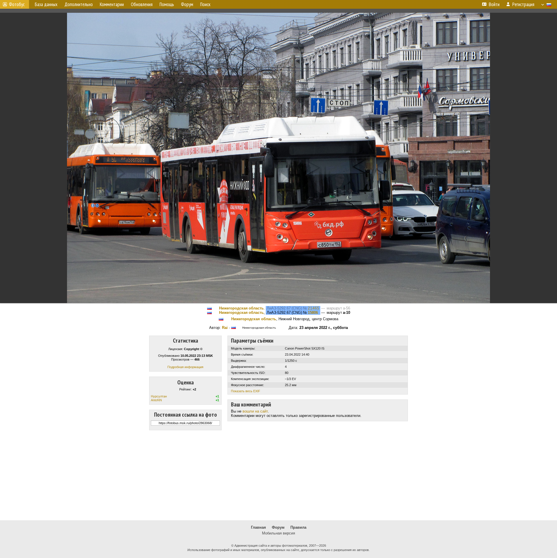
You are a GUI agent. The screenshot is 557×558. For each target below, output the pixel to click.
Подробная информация (185, 367)
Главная (258, 527)
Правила (298, 527)
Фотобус (17, 4)
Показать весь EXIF (245, 391)
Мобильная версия (278, 533)
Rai (225, 327)
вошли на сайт (255, 411)
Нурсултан (159, 396)
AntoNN (156, 400)
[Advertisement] (278, 475)
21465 (313, 308)
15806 (313, 312)
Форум (278, 527)
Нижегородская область (241, 308)
